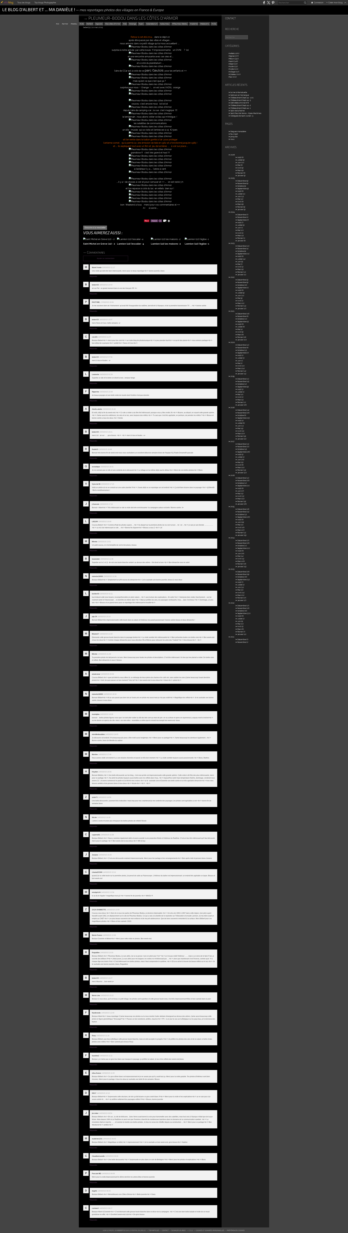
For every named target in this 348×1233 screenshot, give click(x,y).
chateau (233, 74)
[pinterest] (273, 2)
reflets (232, 53)
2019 (232, 376)
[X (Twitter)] (268, 2)
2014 (232, 538)
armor (65, 24)
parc (142, 24)
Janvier (240, 176)
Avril (239, 168)
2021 (232, 311)
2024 (232, 212)
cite (82, 24)
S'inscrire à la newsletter (95, 228)
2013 (232, 569)
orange (133, 24)
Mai (238, 165)
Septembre (241, 189)
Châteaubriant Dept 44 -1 (240, 108)
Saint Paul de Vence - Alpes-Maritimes (245, 113)
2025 (232, 178)
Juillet (239, 160)
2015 (232, 507)
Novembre (241, 183)
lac (231, 77)
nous (232, 139)
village (232, 72)
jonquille (233, 137)
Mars (239, 170)
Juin (239, 163)
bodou (74, 24)
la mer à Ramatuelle (238, 92)
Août (239, 157)
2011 (232, 637)
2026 (232, 155)
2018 (232, 407)
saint (232, 61)
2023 (232, 243)
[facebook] (264, 2)
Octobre (240, 186)
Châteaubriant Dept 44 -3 (240, 100)
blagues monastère (238, 131)
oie (125, 24)
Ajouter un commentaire (105, 258)
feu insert (234, 134)
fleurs (232, 59)
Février (240, 173)
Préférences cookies (236, 1230)
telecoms (205, 24)
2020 (232, 342)
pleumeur (165, 24)
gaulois (99, 24)
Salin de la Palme (237, 111)
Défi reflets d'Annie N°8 (239, 103)
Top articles (154, 1230)
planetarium (152, 24)
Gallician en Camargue (239, 95)
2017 (232, 441)
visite (232, 69)
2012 (232, 603)
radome (194, 24)
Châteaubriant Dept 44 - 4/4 (241, 98)
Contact (230, 18)
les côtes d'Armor (113, 24)
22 (58, 24)
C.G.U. (191, 1230)
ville (214, 24)
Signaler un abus (178, 1230)
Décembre (241, 181)
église (232, 56)
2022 (232, 277)
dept (231, 64)
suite (232, 66)
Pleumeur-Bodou (180, 24)
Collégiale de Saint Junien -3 (241, 116)
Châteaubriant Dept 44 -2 (240, 105)
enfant (90, 24)
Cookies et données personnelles (210, 1230)
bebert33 (121, 1230)
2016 (232, 475)
